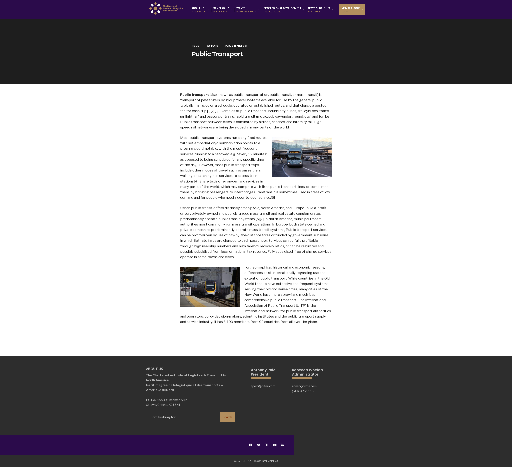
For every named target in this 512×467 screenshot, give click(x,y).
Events (246, 9)
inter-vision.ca (270, 460)
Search (227, 417)
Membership (221, 9)
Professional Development (282, 9)
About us (198, 9)
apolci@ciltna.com (263, 386)
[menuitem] (200, 9)
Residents (212, 45)
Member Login (351, 9)
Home (195, 45)
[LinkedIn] (282, 444)
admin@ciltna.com (304, 386)
